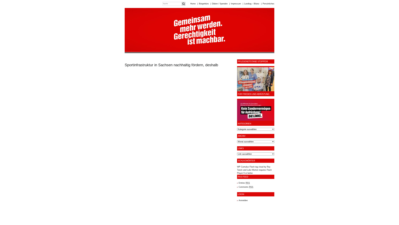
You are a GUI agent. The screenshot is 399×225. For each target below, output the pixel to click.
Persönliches (267, 3)
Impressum (235, 3)
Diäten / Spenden (219, 3)
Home (193, 3)
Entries (244, 183)
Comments (246, 187)
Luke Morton (252, 170)
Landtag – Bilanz (251, 3)
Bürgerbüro (203, 3)
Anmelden (243, 200)
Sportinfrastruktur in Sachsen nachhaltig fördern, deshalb (171, 65)
